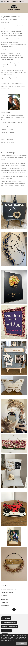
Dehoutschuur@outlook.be (10, 176)
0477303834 (4, 599)
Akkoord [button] (21, 643)
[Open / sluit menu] (1, 1)
